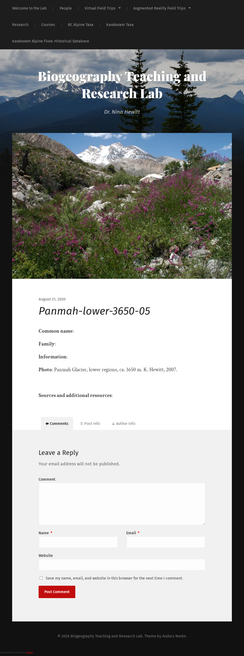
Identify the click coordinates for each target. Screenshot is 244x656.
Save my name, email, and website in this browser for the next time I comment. (114, 578)
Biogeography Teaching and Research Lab (122, 84)
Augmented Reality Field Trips (159, 8)
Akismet (29, 652)
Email (132, 533)
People (66, 8)
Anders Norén (174, 636)
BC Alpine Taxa (80, 24)
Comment (47, 479)
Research (20, 24)
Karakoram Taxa (120, 24)
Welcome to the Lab (29, 8)
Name (45, 533)
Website (46, 555)
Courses (48, 24)
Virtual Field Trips (100, 8)
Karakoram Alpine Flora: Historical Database (50, 41)
